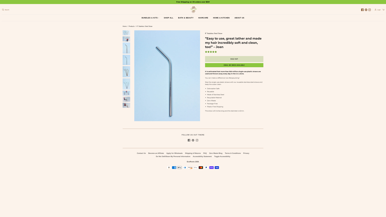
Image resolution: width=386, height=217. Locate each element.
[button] (211, 52)
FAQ (205, 153)
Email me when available (234, 65)
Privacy (246, 153)
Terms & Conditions (233, 153)
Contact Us (141, 153)
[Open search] (3, 10)
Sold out (234, 59)
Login (379, 10)
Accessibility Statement (202, 156)
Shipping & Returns (193, 153)
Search (7, 10)
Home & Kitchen (221, 18)
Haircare (203, 18)
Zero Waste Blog (215, 153)
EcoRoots (191, 162)
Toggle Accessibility (222, 156)
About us (239, 18)
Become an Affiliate (156, 153)
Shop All (168, 18)
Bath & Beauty (186, 18)
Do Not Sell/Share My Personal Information (173, 156)
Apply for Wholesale (174, 153)
